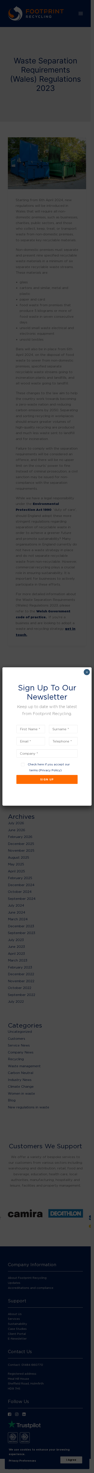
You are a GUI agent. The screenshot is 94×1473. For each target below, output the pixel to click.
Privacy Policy (50, 770)
